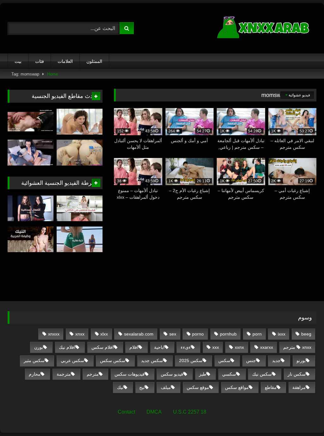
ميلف (166, 387)
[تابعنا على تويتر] (80, 122)
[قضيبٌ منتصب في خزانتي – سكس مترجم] (80, 208)
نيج (142, 387)
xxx (215, 347)
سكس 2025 (190, 360)
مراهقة (299, 387)
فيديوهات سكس (130, 374)
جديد (276, 360)
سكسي (229, 374)
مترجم (93, 374)
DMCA (154, 412)
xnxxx (53, 333)
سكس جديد (152, 360)
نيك (120, 387)
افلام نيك (67, 347)
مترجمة (64, 374)
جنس (251, 360)
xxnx (239, 347)
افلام (133, 347)
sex (172, 333)
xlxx (104, 333)
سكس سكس (112, 360)
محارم (34, 374)
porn (257, 333)
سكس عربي (72, 360)
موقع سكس (198, 387)
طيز (202, 374)
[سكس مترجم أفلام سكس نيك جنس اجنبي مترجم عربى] (246, 28)
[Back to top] (304, 417)
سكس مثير (34, 360)
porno (198, 333)
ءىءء (186, 347)
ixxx (281, 333)
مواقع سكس (237, 387)
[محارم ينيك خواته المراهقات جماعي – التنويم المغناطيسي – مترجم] (80, 153)
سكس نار (297, 374)
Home (52, 74)
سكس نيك (262, 374)
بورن (38, 347)
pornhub (228, 333)
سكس (224, 360)
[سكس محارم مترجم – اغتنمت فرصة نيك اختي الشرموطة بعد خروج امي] (30, 122)
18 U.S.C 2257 (189, 412)
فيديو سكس (172, 374)
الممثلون (94, 61)
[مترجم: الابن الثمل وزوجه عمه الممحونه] (30, 153)
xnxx (79, 333)
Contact (126, 412)
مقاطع (271, 387)
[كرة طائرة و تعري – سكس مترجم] (80, 239)
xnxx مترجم (297, 347)
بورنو (301, 360)
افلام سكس (102, 347)
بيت (18, 61)
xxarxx (266, 347)
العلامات (65, 61)
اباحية (159, 347)
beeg (306, 333)
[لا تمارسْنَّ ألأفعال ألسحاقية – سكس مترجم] (30, 208)
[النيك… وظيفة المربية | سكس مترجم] (30, 239)
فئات (39, 61)
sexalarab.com (138, 333)
